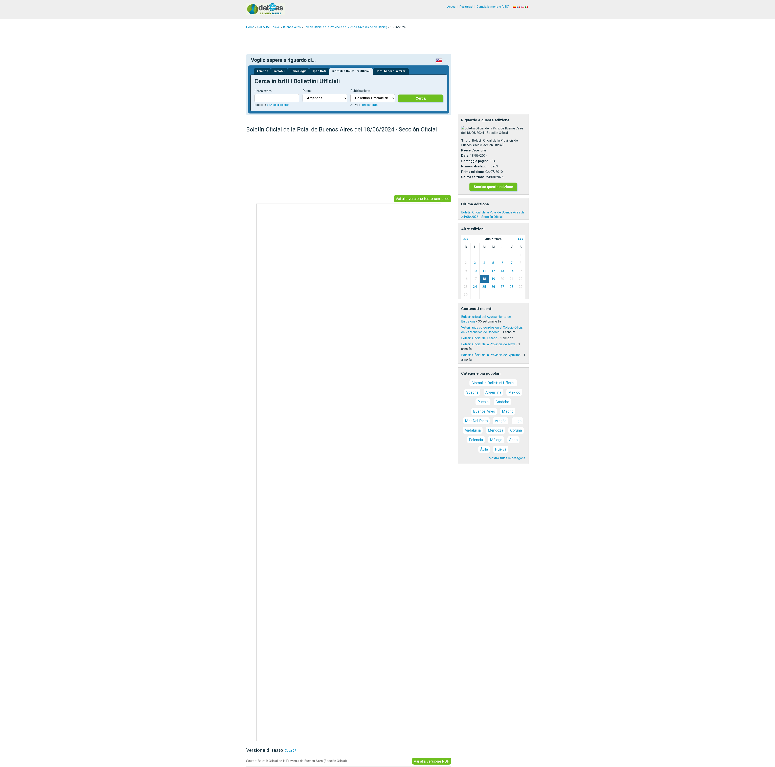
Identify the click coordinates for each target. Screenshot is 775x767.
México (514, 392)
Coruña (516, 430)
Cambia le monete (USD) (493, 6)
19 (493, 279)
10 (475, 271)
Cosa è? (290, 750)
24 (475, 287)
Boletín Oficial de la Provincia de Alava (488, 344)
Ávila (484, 449)
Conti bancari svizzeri (391, 71)
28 (511, 287)
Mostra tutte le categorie (507, 458)
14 (511, 271)
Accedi (451, 6)
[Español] (515, 6)
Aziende (262, 71)
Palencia (476, 440)
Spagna (472, 392)
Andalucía (473, 430)
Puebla (483, 402)
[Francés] (519, 6)
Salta (513, 440)
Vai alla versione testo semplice (422, 198)
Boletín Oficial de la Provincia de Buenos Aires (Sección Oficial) (345, 27)
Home (250, 27)
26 (493, 287)
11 (484, 271)
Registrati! (466, 6)
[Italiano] (527, 6)
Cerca (421, 98)
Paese (307, 91)
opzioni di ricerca (278, 105)
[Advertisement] (367, 41)
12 (493, 271)
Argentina (493, 392)
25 (484, 287)
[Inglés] (523, 6)
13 (502, 271)
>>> (521, 239)
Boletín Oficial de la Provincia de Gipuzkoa (491, 355)
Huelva (500, 449)
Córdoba (502, 402)
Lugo (517, 421)
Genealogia (298, 71)
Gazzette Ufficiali (268, 27)
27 (502, 287)
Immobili (279, 71)
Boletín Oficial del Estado (479, 338)
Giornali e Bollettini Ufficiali (351, 71)
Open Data (319, 71)
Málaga (496, 440)
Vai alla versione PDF (431, 761)
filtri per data (369, 105)
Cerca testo (263, 91)
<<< (465, 239)
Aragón (501, 421)
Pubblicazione (360, 91)
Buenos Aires (292, 27)
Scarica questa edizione (493, 187)
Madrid (507, 411)
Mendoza (495, 430)
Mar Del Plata (476, 421)
